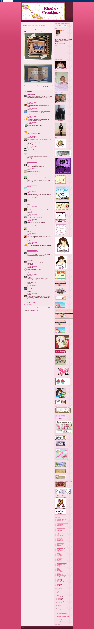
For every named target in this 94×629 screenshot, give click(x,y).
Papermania (59, 559)
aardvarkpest (30, 198)
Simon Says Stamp (60, 566)
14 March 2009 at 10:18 (32, 162)
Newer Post (26, 307)
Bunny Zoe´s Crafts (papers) (62, 523)
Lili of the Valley (60, 546)
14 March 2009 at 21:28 (32, 206)
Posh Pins (58, 561)
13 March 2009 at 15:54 (32, 128)
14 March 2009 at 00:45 (32, 146)
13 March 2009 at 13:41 (32, 102)
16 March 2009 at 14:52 (32, 242)
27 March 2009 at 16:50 (32, 274)
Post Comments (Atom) (34, 310)
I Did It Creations (60, 543)
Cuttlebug (58, 531)
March (59, 609)
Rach (28, 147)
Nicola (27, 88)
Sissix (58, 568)
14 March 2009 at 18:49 (32, 197)
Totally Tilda (59, 579)
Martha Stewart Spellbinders (62, 551)
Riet (28, 226)
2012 (58, 591)
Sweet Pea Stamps (60, 576)
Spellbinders (59, 570)
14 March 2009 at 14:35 (32, 174)
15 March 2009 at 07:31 (32, 225)
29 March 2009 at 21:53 (32, 293)
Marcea (28, 169)
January (59, 621)
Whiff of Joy (59, 580)
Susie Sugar (30, 94)
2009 (58, 595)
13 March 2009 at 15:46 (32, 122)
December (60, 596)
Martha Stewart (60, 550)
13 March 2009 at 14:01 (32, 108)
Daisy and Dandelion (61, 533)
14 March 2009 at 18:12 (32, 191)
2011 (58, 592)
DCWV (58, 534)
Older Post (50, 307)
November (60, 598)
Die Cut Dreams (60, 535)
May (58, 606)
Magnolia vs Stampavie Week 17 (63, 616)
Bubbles (29, 175)
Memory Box (59, 556)
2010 (58, 594)
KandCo (58, 545)
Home (38, 307)
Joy (28, 163)
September (60, 601)
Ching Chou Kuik (60, 524)
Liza (28, 234)
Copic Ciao (59, 525)
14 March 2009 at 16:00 (32, 185)
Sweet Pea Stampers (61, 575)
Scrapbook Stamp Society (62, 563)
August (59, 602)
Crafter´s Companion (61, 528)
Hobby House (59, 541)
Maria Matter (30, 137)
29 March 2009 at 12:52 (32, 285)
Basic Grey (59, 520)
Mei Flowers (59, 555)
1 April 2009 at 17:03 (31, 302)
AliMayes (29, 220)
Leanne (29, 152)
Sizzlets (58, 569)
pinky (28, 109)
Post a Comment (27, 304)
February (59, 619)
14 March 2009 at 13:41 (32, 168)
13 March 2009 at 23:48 (32, 136)
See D (58, 565)
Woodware (59, 584)
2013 (58, 589)
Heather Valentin (60, 540)
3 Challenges (59, 614)
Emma (28, 275)
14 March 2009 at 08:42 (32, 151)
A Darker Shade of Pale (62, 613)
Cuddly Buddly (59, 530)
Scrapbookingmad (60, 564)
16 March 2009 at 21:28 (32, 250)
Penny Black (59, 560)
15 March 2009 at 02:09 (32, 219)
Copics (58, 526)
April (59, 608)
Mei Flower (59, 554)
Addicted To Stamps (60, 519)
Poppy (28, 103)
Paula (28, 207)
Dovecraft (58, 538)
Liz (28, 192)
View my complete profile (61, 43)
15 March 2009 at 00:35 (32, 214)
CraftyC (29, 186)
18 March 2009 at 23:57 (32, 259)
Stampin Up (59, 571)
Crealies (58, 529)
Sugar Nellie (59, 574)
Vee (28, 130)
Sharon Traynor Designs (32, 251)
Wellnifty (29, 243)
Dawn (28, 215)
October (59, 599)
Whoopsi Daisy (59, 581)
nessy (28, 123)
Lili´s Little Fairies (60, 548)
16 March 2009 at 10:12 (32, 233)
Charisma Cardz (43, 29)
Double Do (59, 536)
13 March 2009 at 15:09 (32, 116)
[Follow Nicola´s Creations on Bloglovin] (61, 26)
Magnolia (58, 549)
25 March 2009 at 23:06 (32, 266)
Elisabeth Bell (59, 539)
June (59, 605)
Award (58, 617)
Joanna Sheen (59, 544)
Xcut (57, 585)
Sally (28, 117)
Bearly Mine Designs (61, 521)
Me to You (58, 553)
